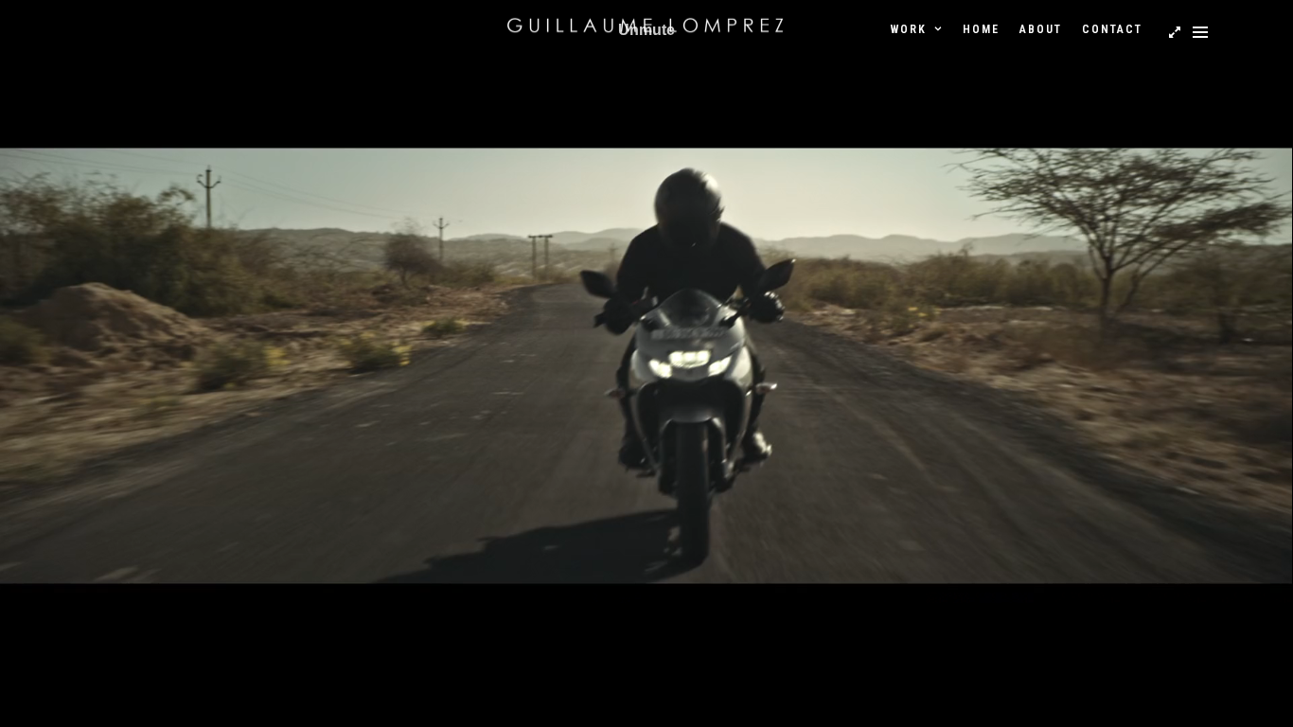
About (1040, 29)
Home (981, 29)
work (909, 29)
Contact (1112, 29)
